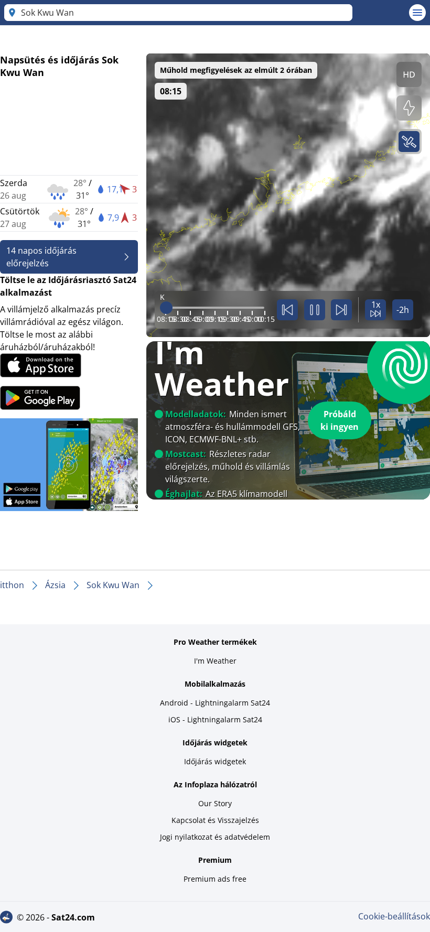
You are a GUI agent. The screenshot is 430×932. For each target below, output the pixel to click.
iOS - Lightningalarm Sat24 (215, 719)
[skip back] (287, 309)
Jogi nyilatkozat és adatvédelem (215, 837)
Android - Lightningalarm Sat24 (215, 703)
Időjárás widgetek (215, 761)
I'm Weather (215, 661)
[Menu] (417, 12)
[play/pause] (314, 309)
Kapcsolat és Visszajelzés (215, 820)
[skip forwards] (341, 309)
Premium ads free (215, 879)
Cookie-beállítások (394, 916)
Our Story (215, 803)
